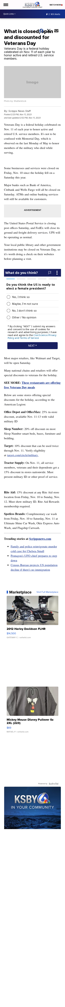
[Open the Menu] (5, 5)
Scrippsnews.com (40, 539)
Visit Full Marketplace (47, 592)
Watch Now (55, 5)
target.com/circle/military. (22, 455)
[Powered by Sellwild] (53, 784)
